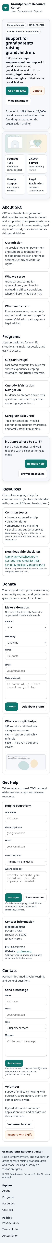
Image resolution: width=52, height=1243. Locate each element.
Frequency (10, 636)
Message (9, 1035)
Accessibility (9, 1235)
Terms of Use (10, 1229)
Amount (9, 621)
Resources (8, 1203)
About (6, 1190)
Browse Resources (32, 474)
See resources (35, 897)
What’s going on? (13, 868)
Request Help (35, 463)
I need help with (13, 855)
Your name (10, 812)
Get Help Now (17, 90)
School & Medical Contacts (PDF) (25, 564)
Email (8, 664)
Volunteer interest (20, 1124)
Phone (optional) (13, 827)
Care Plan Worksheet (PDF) (21, 556)
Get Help (7, 1209)
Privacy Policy (10, 1223)
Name (8, 649)
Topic (7, 1021)
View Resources (18, 101)
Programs (8, 1197)
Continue (12, 707)
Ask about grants (33, 706)
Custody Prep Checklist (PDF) (22, 560)
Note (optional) (12, 678)
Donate (37, 90)
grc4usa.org (24, 951)
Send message (14, 1063)
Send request (13, 898)
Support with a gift (20, 1134)
